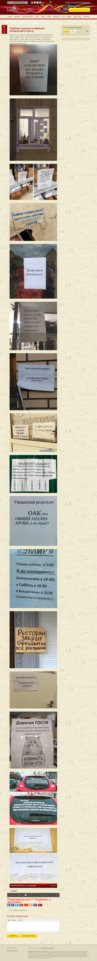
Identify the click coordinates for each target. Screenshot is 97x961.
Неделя (73, 31)
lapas (30, 895)
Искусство (77, 16)
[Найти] (26, 3)
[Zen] (43, 3)
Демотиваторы (28, 16)
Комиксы (17, 16)
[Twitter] (37, 3)
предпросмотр (28, 935)
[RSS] (35, 3)
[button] (8, 920)
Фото (63, 16)
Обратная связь (33, 948)
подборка (14, 890)
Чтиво (49, 16)
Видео (69, 16)
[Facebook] (32, 3)
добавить (13, 935)
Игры (37, 16)
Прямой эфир (41, 22)
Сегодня (66, 31)
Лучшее (11, 22)
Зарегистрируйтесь (82, 2)
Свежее (19, 22)
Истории (86, 16)
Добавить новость (79, 10)
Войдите (68, 2)
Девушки (56, 16)
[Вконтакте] (40, 3)
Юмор (10, 16)
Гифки (43, 16)
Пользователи (29, 22)
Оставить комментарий (17, 916)
